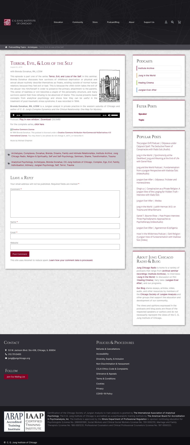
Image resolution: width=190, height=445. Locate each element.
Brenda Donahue (54, 162)
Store (95, 22)
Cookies (100, 383)
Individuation (17, 165)
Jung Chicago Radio (146, 267)
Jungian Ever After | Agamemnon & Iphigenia (157, 227)
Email (13, 232)
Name (14, 222)
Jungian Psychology (44, 165)
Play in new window (29, 119)
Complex (97, 162)
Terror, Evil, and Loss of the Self (65, 76)
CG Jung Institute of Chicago (78, 162)
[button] (159, 114)
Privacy (100, 388)
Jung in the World (146, 75)
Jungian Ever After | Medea (149, 200)
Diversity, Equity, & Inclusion (110, 359)
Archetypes (32, 47)
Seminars (78, 156)
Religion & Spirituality (37, 156)
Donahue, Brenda (44, 153)
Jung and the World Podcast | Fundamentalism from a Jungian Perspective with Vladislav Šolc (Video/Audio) (158, 170)
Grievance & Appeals (106, 373)
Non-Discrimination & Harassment (112, 363)
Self (57, 165)
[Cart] (179, 22)
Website (14, 243)
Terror (63, 165)
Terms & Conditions (105, 378)
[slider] (115, 115)
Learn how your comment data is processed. (71, 260)
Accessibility (102, 354)
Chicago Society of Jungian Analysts (158, 294)
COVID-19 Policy (104, 393)
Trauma (112, 156)
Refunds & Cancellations (108, 349)
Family (116, 162)
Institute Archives (157, 274)
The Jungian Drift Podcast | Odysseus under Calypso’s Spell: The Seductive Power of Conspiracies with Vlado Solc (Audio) (156, 146)
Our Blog (141, 288)
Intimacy (29, 165)
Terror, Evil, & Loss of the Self (41, 63)
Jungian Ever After (147, 90)
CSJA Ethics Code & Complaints (112, 368)
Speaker (143, 114)
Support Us (149, 22)
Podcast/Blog (113, 22)
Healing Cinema (146, 82)
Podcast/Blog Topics (17, 47)
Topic (141, 120)
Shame (88, 156)
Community (78, 22)
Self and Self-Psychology (61, 156)
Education (58, 22)
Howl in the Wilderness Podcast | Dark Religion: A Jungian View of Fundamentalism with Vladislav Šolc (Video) (159, 236)
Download (46, 119)
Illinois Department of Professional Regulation (124, 419)
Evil (110, 162)
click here (39, 124)
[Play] (13, 115)
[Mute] (109, 115)
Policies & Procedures (115, 342)
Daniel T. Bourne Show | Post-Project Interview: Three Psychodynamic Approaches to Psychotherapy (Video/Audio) (158, 218)
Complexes (29, 153)
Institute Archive (104, 153)
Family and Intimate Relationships (78, 153)
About (131, 22)
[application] (65, 115)
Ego (105, 162)
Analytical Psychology (22, 162)
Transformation (99, 156)
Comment (16, 189)
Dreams (57, 153)
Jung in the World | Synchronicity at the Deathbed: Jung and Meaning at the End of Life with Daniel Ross (158, 158)
